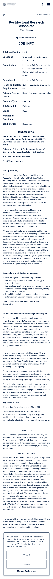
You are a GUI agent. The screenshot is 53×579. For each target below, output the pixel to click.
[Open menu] (48, 4)
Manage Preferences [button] (26, 571)
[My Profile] (43, 4)
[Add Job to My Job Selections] (4, 15)
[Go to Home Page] (9, 4)
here (10, 301)
